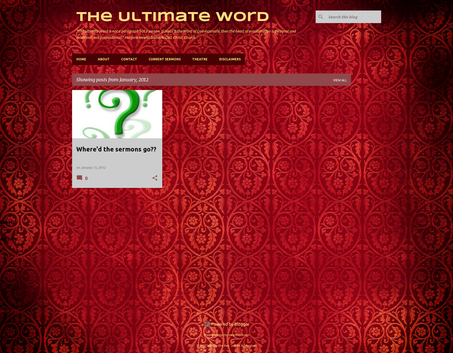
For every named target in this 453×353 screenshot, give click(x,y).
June (25, 262)
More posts (212, 203)
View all (340, 80)
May (25, 271)
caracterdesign (239, 334)
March (27, 289)
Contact (129, 59)
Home (81, 59)
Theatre (200, 59)
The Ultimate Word (172, 17)
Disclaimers (230, 59)
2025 (15, 253)
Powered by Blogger (229, 324)
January (28, 298)
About (104, 59)
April (25, 280)
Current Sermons (165, 59)
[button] (155, 178)
